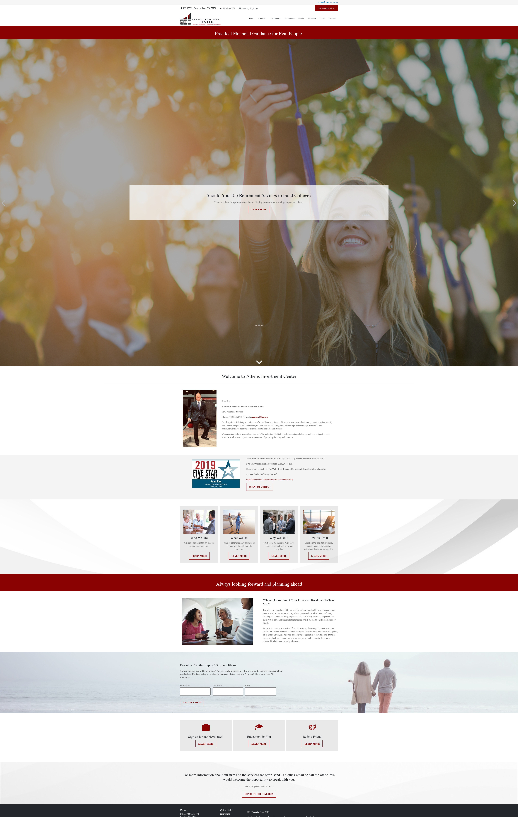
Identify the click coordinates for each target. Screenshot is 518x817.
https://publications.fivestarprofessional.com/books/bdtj (269, 479)
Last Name (217, 685)
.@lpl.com (259, 416)
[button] (252, 18)
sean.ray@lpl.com (250, 8)
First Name (185, 685)
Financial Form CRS (260, 812)
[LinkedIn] (309, 8)
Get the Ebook (192, 702)
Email (247, 685)
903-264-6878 (229, 8)
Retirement (225, 813)
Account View (328, 8)
